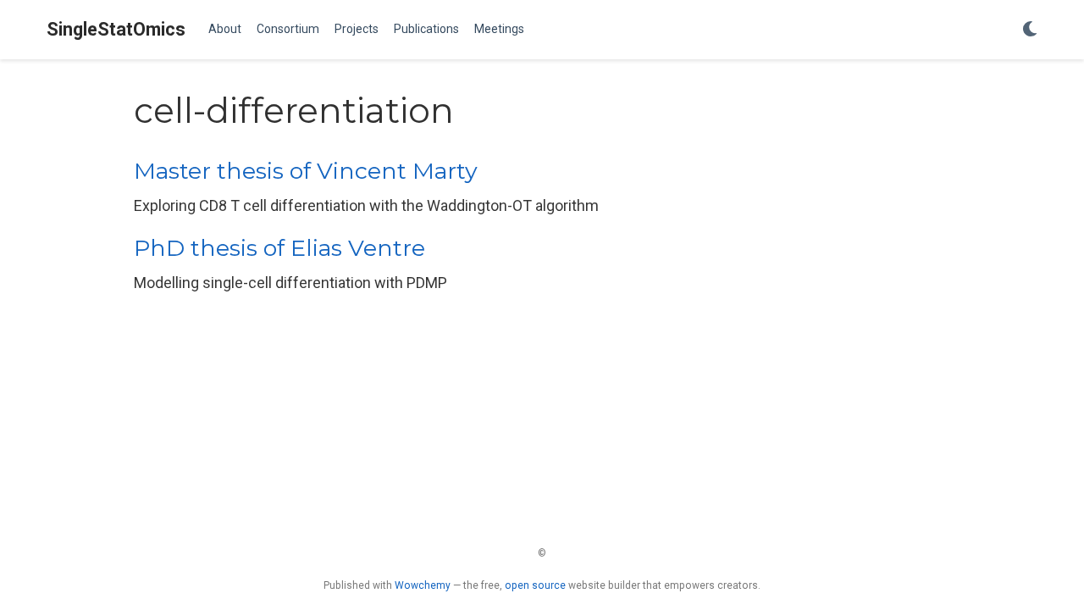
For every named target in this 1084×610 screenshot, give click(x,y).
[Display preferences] (1029, 30)
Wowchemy (423, 585)
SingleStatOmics (116, 29)
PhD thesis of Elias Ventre (279, 248)
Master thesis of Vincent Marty (306, 171)
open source (535, 585)
